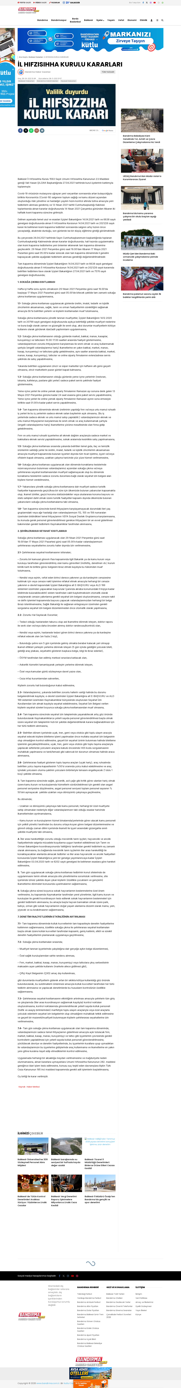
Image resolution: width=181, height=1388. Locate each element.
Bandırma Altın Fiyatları (87, 1306)
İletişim (139, 1294)
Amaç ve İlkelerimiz (144, 1302)
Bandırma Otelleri (114, 1298)
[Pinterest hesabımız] (159, 2)
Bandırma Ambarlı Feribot (89, 1302)
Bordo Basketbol (75, 20)
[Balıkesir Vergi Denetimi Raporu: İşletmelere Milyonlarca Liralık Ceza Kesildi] (66, 1184)
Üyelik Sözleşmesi (143, 1306)
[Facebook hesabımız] (143, 2)
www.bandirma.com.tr (48, 1383)
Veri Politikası (141, 1298)
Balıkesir (88, 20)
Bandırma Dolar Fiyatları (88, 1310)
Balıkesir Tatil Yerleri (115, 1294)
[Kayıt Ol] (152, 20)
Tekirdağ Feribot (84, 1294)
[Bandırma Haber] (28, 13)
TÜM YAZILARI (108, 72)
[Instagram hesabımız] (150, 2)
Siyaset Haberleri (68, 81)
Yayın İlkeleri (141, 1310)
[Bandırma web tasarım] (90, 51)
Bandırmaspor (59, 20)
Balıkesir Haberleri (26, 81)
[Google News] (108, 130)
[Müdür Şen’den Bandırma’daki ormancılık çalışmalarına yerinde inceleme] (142, 238)
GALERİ (25, 2)
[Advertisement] (67, 156)
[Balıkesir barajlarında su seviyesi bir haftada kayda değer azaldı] (66, 1147)
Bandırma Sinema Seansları (119, 1310)
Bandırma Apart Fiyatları (88, 1335)
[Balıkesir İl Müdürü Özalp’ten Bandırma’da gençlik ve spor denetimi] (100, 1184)
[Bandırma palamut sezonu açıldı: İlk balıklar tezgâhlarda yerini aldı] (142, 279)
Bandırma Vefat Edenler (47, 81)
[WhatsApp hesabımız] (162, 2)
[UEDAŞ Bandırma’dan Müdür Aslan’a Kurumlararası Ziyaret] (142, 161)
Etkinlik (143, 20)
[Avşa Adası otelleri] (90, 1373)
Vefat (121, 20)
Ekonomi (132, 20)
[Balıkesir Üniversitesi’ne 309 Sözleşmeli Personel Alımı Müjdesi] (33, 1147)
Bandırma (42, 20)
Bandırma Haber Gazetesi (37, 72)
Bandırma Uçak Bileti (86, 1339)
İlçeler (99, 20)
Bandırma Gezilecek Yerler (118, 1302)
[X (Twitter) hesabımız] (147, 2)
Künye (138, 1314)
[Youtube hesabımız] (155, 2)
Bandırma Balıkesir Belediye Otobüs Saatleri (89, 1344)
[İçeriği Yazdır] (42, 130)
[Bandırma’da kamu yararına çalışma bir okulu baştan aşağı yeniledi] (142, 198)
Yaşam (111, 20)
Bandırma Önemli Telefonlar (119, 1306)
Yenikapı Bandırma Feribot (89, 1298)
